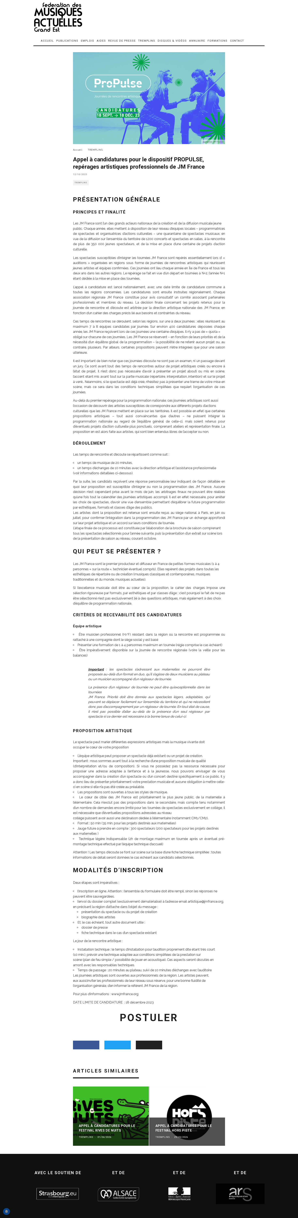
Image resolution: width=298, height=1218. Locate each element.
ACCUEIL (47, 40)
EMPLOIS (87, 40)
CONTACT (237, 40)
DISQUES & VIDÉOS (172, 40)
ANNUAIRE (197, 40)
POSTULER (149, 1018)
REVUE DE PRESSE (122, 40)
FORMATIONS (218, 40)
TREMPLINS (146, 40)
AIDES (101, 40)
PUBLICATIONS (67, 40)
